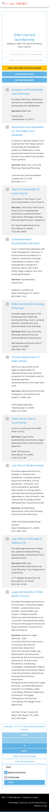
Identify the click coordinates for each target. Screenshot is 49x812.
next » (24, 751)
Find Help (13, 803)
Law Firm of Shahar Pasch (27, 465)
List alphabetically (24, 80)
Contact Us (25, 803)
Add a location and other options (26, 60)
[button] (45, 74)
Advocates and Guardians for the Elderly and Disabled (27, 131)
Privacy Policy (39, 803)
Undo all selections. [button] (24, 761)
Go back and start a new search (25, 54)
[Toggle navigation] (43, 3)
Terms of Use (40, 806)
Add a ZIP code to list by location (24, 68)
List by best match (24, 74)
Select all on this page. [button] (24, 756)
